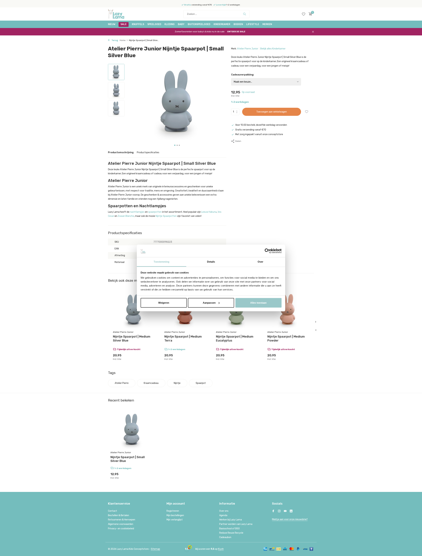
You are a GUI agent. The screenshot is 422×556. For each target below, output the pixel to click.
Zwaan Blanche (126, 216)
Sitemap (155, 549)
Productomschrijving (121, 152)
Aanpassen (209, 302)
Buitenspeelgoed (199, 24)
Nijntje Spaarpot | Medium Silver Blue (131, 338)
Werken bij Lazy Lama (230, 519)
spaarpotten (155, 212)
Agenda (223, 515)
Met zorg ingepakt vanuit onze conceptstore (259, 134)
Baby (181, 24)
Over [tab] (260, 261)
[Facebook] (273, 511)
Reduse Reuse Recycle (231, 532)
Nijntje (177, 383)
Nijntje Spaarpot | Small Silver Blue (127, 459)
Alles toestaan (258, 302)
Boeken (238, 24)
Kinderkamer (222, 24)
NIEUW (111, 24)
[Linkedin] (291, 511)
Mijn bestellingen (175, 515)
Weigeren (163, 302)
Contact (112, 511)
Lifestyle (252, 24)
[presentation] (315, 330)
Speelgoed (154, 24)
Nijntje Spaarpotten (166, 216)
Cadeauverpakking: (242, 74)
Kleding (170, 24)
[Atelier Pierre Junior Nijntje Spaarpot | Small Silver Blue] (131, 430)
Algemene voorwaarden (120, 524)
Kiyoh (221, 549)
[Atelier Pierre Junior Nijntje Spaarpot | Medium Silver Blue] (133, 310)
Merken (267, 24)
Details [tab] (211, 261)
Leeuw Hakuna (209, 212)
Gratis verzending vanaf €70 (250, 129)
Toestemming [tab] (161, 261)
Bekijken (150, 356)
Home (123, 40)
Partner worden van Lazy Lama (235, 524)
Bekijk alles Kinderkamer (273, 48)
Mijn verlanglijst (174, 519)
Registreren (172, 511)
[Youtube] (285, 511)
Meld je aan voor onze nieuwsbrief (290, 519)
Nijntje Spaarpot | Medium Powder (286, 338)
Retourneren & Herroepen (121, 519)
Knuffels (138, 24)
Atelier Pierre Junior (247, 48)
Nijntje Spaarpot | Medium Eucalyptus (234, 338)
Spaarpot (201, 383)
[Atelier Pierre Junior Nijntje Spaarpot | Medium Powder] (288, 310)
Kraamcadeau (151, 383)
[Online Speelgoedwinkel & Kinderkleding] (120, 14)
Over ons (223, 511)
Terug (114, 40)
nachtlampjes (137, 212)
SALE (124, 24)
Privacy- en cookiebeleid (121, 528)
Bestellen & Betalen (118, 515)
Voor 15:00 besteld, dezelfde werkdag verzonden (261, 125)
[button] (175, 145)
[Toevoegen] (203, 357)
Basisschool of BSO (229, 528)
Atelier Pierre (122, 383)
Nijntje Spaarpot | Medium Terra (183, 338)
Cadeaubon (225, 537)
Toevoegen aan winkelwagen (271, 111)
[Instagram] (279, 511)
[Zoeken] (244, 14)
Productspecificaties (148, 152)
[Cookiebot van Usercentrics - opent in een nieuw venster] (267, 250)
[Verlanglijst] (303, 14)
